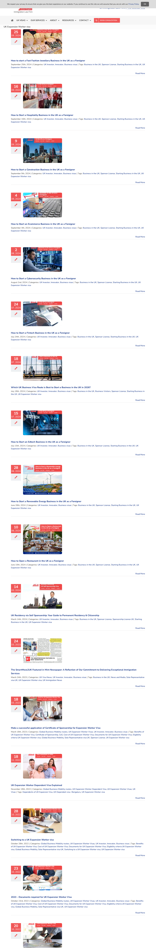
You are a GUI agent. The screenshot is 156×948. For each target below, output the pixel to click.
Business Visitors (103, 391)
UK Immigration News (52, 680)
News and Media (118, 677)
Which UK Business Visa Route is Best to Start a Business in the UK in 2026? (51, 387)
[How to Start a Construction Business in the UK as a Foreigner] (42, 150)
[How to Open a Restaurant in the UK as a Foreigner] (42, 539)
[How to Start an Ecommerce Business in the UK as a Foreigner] (42, 205)
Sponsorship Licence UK (123, 619)
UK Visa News (45, 677)
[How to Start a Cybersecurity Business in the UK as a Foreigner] (42, 259)
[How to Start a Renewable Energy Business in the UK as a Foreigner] (42, 480)
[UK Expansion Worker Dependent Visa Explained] (42, 766)
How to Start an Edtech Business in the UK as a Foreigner (40, 441)
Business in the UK (92, 64)
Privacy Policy (133, 4)
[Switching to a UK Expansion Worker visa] (42, 820)
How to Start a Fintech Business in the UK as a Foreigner (40, 332)
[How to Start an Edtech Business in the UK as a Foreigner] (42, 423)
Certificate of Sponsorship (46, 734)
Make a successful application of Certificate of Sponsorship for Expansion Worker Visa (55, 727)
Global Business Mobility (53, 737)
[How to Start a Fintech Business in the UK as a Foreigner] (42, 314)
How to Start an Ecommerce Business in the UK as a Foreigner (43, 224)
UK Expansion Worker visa (29, 394)
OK (145, 4)
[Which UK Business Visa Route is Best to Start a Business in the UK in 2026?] (42, 368)
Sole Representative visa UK (77, 737)
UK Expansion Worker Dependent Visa (89, 789)
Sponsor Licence (109, 64)
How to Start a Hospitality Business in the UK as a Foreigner (42, 115)
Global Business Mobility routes (53, 731)
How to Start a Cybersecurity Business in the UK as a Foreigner (43, 278)
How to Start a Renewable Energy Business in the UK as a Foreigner (46, 501)
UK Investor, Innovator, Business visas (60, 64)
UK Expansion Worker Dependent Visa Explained (36, 785)
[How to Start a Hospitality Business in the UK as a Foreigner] (42, 96)
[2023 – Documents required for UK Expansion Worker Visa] (42, 878)
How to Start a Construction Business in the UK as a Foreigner (43, 169)
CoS (61, 734)
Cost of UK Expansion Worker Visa (79, 734)
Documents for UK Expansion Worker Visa (113, 734)
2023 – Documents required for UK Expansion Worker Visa (41, 897)
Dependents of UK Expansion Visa (37, 792)
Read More (140, 73)
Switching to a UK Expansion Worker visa (32, 839)
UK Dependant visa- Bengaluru (67, 792)
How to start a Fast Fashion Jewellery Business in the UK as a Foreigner (48, 60)
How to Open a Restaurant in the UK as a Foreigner (37, 560)
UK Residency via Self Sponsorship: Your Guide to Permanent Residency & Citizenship (55, 615)
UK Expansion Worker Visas (80, 731)
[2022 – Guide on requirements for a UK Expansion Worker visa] (42, 935)
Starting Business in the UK (129, 64)
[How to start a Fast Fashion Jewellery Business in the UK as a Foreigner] (42, 41)
